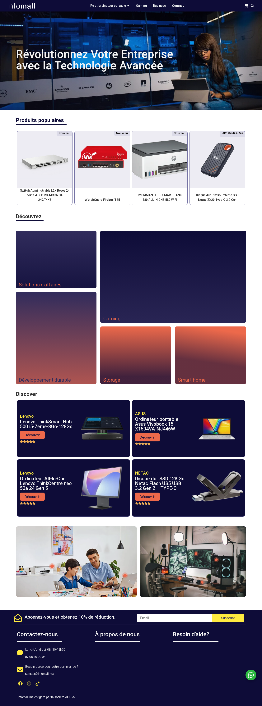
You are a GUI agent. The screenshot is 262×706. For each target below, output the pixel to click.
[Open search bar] (252, 5)
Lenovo (27, 416)
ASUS (140, 413)
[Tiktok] (37, 683)
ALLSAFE (72, 697)
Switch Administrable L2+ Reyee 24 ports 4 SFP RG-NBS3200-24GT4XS (44, 195)
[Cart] (246, 5)
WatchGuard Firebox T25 (102, 200)
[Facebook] (20, 683)
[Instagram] (29, 683)
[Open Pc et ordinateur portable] (128, 5)
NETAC (142, 473)
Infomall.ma (26, 697)
